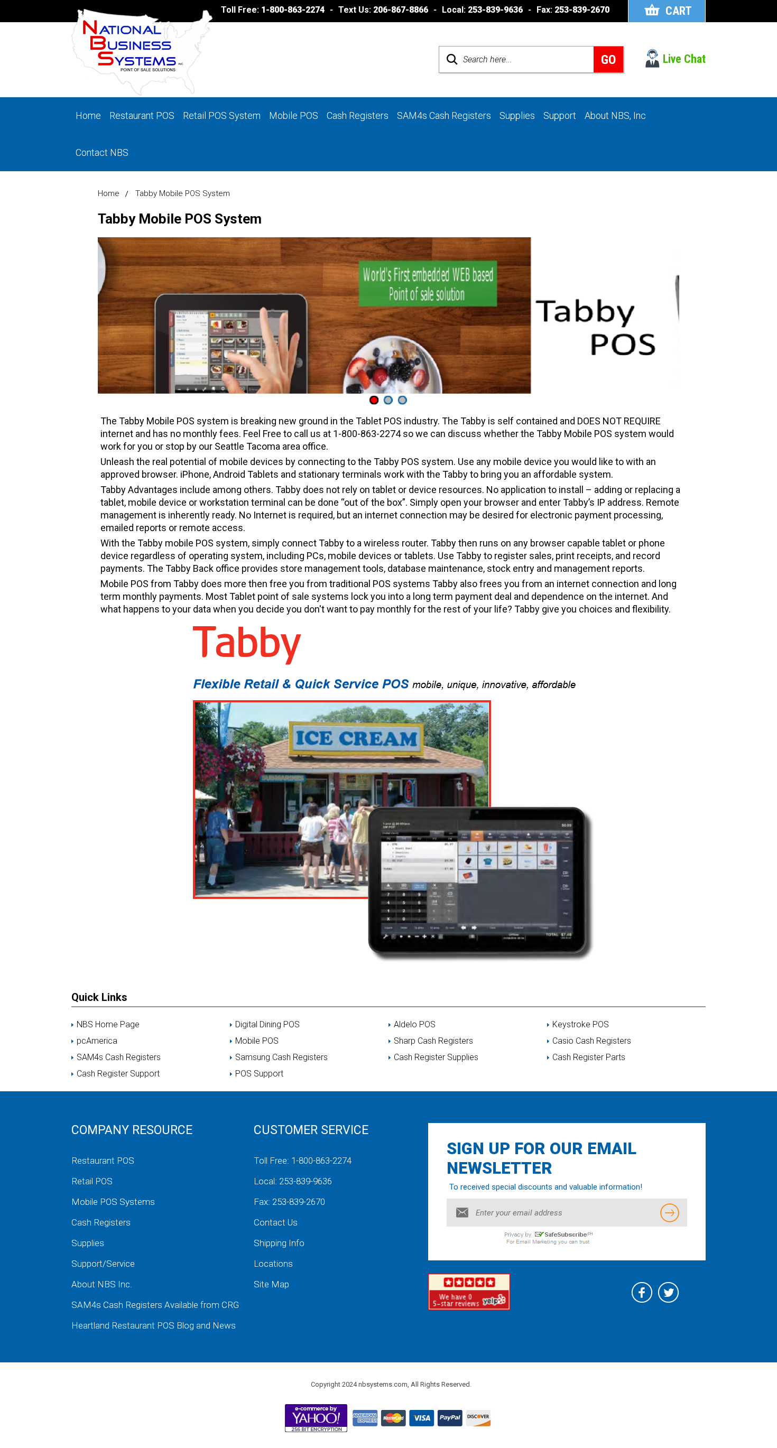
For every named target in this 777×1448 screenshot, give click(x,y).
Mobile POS (293, 115)
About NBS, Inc (615, 115)
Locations (273, 1263)
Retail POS (92, 1181)
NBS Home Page (108, 1024)
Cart (678, 10)
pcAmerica (97, 1041)
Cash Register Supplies (436, 1057)
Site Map (271, 1284)
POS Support (259, 1074)
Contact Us (276, 1222)
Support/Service (103, 1263)
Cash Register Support (118, 1074)
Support (559, 115)
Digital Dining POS (267, 1024)
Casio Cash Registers (591, 1041)
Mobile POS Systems (113, 1201)
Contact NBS (102, 152)
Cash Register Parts (588, 1057)
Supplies (517, 115)
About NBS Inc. (101, 1284)
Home (88, 115)
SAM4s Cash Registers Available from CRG (155, 1305)
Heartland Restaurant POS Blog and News (153, 1325)
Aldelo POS (415, 1024)
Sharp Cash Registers (433, 1041)
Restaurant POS (141, 115)
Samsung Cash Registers (281, 1057)
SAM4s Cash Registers (444, 115)
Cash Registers (357, 115)
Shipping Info (279, 1243)
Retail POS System (222, 115)
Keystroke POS (580, 1024)
